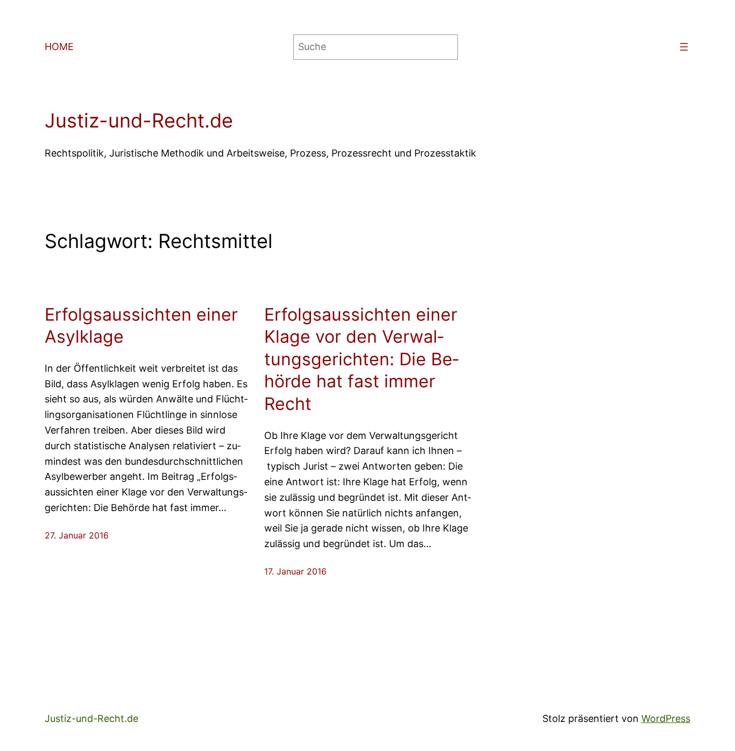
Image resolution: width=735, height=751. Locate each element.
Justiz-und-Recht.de (139, 120)
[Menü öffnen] (683, 46)
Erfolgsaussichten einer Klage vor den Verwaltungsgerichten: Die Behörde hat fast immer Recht (361, 359)
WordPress (665, 718)
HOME (59, 46)
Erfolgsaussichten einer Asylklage (141, 326)
